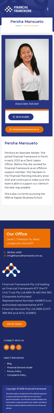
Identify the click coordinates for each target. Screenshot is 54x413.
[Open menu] (47, 9)
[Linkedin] (12, 347)
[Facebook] (6, 347)
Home (18, 26)
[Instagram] (18, 347)
